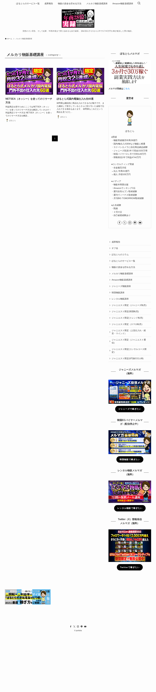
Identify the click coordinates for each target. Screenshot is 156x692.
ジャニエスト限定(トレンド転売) (127, 318)
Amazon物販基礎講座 (122, 280)
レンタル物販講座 (120, 299)
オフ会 (115, 248)
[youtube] (140, 223)
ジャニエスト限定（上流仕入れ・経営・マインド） (129, 332)
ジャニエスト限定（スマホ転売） (128, 324)
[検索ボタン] (139, 3)
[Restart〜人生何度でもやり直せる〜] (78, 18)
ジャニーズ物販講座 (121, 286)
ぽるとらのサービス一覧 (123, 261)
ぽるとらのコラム (120, 254)
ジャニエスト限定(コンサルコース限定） (129, 350)
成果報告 (116, 242)
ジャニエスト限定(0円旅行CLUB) (128, 358)
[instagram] (130, 223)
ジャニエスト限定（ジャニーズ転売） (130, 305)
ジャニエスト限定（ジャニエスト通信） (129, 341)
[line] (135, 223)
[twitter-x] (125, 223)
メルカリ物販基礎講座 (122, 273)
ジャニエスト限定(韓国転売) (125, 311)
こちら (126, 88)
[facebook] (119, 223)
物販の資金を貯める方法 (123, 267)
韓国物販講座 (118, 292)
